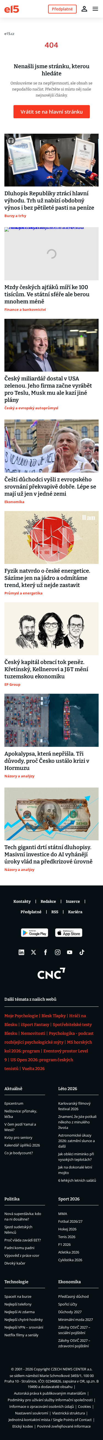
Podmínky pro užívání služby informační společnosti (50, 1399)
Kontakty (22, 901)
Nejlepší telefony (18, 1304)
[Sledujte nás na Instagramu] (57, 952)
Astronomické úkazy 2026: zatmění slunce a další (76, 1141)
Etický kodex (22, 1426)
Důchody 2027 (70, 1311)
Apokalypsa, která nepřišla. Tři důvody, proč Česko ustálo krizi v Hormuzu (46, 760)
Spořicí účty (67, 1304)
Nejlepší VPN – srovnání (23, 1327)
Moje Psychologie (21, 1015)
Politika (12, 1199)
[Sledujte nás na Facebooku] (45, 952)
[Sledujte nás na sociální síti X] (33, 952)
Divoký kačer (14, 1263)
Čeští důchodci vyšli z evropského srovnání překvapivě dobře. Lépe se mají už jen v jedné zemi (50, 486)
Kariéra (75, 912)
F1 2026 (64, 1244)
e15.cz (9, 33)
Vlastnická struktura (68, 1413)
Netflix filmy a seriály (21, 1334)
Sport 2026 (69, 1199)
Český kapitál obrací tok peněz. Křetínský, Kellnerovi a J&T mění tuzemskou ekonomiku (46, 669)
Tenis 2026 (66, 1236)
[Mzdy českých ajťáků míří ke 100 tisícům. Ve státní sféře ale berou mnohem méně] (51, 253)
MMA (62, 1213)
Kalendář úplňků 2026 (22, 1145)
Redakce (48, 901)
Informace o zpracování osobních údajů (41, 1406)
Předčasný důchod (73, 1296)
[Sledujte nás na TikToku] (81, 952)
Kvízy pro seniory (18, 1137)
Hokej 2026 (67, 1229)
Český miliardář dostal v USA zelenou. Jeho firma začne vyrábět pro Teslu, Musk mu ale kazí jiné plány (48, 389)
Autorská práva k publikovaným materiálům (50, 1393)
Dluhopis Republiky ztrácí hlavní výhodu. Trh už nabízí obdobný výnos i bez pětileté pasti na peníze (49, 200)
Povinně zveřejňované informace (64, 1426)
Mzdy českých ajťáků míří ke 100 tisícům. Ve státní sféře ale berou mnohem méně (47, 294)
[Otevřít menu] (95, 8)
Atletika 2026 (68, 1252)
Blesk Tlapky (53, 1015)
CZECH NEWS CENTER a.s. (71, 1369)
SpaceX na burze (17, 1296)
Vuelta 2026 (33, 1068)
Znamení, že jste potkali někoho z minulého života (77, 1122)
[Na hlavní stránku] (11, 8)
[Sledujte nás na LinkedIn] (21, 952)
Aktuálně (13, 1088)
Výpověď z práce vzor (21, 1255)
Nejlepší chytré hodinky (23, 1319)
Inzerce (73, 901)
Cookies (84, 1406)
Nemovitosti (33, 1033)
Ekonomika (69, 1281)
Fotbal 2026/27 (70, 1221)
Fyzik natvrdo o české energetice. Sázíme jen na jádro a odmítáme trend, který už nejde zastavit (47, 577)
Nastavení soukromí (31, 1413)
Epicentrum (13, 1103)
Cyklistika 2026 (70, 1259)
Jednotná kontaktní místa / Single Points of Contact (50, 1419)
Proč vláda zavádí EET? (22, 1240)
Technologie (16, 1281)
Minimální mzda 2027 (75, 1319)
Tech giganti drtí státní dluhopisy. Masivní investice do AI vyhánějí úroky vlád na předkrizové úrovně (48, 854)
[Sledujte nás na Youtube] (69, 952)
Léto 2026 (67, 1088)
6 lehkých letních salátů (77, 1180)
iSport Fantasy (35, 1024)
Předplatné (31, 912)
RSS (54, 912)
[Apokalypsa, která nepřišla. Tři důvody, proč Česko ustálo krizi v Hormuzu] (51, 720)
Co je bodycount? (18, 1152)
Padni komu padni (19, 1247)
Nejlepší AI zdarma (19, 1311)
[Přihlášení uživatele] (84, 8)
